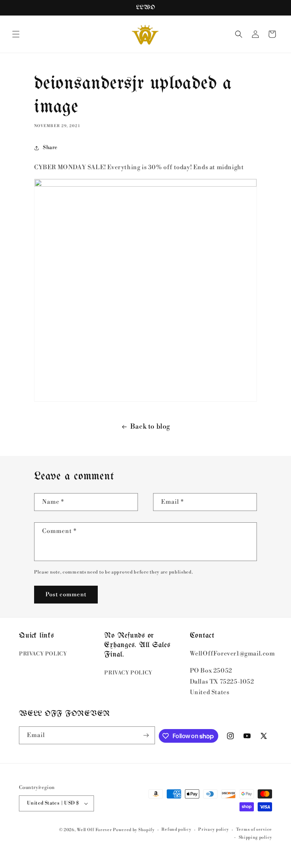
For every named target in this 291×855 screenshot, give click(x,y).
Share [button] (50, 147)
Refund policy (176, 829)
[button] (16, 34)
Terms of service (254, 829)
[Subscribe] (146, 735)
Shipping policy (255, 837)
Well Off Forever (94, 830)
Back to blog (150, 426)
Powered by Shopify (134, 830)
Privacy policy (213, 829)
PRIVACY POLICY (43, 654)
